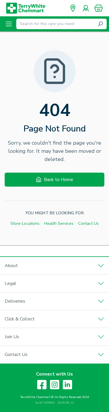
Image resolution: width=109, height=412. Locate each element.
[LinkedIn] (67, 384)
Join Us (12, 337)
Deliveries (15, 301)
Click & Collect (20, 319)
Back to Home (58, 179)
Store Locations (25, 223)
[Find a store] (73, 8)
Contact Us (88, 223)
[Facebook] (42, 384)
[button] (99, 8)
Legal (10, 283)
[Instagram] (54, 384)
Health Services (59, 223)
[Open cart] (99, 8)
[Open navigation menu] (8, 23)
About (11, 265)
